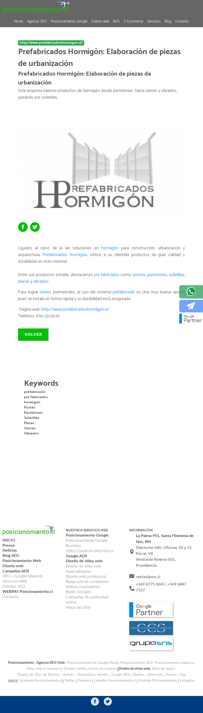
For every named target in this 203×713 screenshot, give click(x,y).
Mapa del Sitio (78, 607)
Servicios (154, 21)
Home (18, 21)
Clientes (138, 674)
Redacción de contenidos (87, 582)
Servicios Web (14, 581)
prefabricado (124, 292)
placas (23, 281)
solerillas (176, 275)
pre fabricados (107, 275)
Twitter (69, 680)
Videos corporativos (83, 587)
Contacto (182, 21)
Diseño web (100, 21)
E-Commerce (133, 21)
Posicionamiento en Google (87, 663)
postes (139, 275)
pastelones (157, 275)
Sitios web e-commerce (44, 668)
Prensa (171, 674)
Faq (182, 674)
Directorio (155, 674)
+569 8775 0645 (150, 584)
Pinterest (84, 680)
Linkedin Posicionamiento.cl (115, 680)
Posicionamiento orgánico (174, 663)
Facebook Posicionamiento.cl (40, 680)
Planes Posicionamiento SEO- (132, 663)
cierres (45, 292)
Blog (168, 21)
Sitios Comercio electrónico (89, 551)
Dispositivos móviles (92, 674)
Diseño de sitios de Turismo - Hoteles (46, 674)
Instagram (187, 680)
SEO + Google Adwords (22, 576)
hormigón (109, 248)
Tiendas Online (75, 668)
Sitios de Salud (163, 668)
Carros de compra (102, 668)
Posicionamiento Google (69, 21)
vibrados (41, 281)
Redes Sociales (78, 592)
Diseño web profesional (86, 577)
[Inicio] (36, 7)
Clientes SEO (13, 586)
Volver (33, 334)
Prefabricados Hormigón (65, 255)
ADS (116, 21)
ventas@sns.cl (148, 577)
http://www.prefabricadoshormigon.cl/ (75, 309)
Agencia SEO (37, 21)
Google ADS (120, 674)
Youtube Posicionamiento (158, 680)
